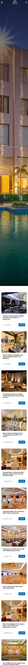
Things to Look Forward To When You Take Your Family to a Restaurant (13, 317)
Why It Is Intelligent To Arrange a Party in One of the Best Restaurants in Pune (13, 625)
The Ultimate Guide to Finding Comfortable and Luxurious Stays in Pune (13, 395)
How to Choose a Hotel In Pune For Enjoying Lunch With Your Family (13, 434)
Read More (22, 324)
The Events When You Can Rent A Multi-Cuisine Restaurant (13, 512)
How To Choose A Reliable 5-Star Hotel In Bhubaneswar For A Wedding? (13, 356)
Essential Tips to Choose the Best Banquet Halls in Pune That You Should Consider (13, 473)
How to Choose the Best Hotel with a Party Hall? (12, 587)
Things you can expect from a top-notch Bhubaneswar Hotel (14, 549)
